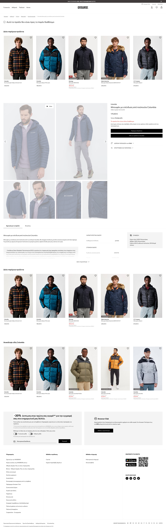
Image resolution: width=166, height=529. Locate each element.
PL (146, 520)
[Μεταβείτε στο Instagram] (130, 478)
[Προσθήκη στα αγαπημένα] (31, 37)
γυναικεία (6, 7)
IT (144, 520)
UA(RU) (161, 520)
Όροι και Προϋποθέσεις (28, 520)
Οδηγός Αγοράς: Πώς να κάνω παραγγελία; (18, 465)
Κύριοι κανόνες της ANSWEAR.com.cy (16, 462)
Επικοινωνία (9, 497)
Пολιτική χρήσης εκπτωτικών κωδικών (17, 506)
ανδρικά (14, 7)
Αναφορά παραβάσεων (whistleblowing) (17, 503)
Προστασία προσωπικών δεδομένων (12, 520)
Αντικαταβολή (90, 462)
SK (154, 520)
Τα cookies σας (50, 520)
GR (136, 520)
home (28, 7)
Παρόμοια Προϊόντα (136, 131)
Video (50, 106)
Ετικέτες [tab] (28, 226)
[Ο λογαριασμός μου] (152, 7)
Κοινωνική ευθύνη (11, 500)
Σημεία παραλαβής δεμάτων (54, 462)
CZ (133, 520)
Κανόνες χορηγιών (11, 475)
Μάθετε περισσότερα (104, 430)
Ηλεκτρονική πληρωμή (92, 459)
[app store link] (131, 464)
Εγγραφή (64, 441)
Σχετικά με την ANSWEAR (13, 459)
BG (128, 520)
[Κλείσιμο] (161, 1)
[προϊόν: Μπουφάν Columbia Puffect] (83, 368)
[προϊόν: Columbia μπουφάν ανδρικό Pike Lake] (50, 58)
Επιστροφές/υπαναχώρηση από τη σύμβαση (18, 481)
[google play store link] (131, 460)
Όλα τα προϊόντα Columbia (136, 135)
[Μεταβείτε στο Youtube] (134, 478)
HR (138, 520)
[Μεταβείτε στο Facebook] (127, 478)
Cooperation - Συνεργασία (13, 512)
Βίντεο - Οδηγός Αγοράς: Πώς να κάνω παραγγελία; (20, 469)
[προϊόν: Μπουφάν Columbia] (115, 368)
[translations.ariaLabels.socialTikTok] (138, 478)
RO (149, 520)
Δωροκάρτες (9, 478)
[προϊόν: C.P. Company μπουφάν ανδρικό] (147, 58)
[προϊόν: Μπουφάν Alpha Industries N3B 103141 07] (115, 58)
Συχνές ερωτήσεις (11, 490)
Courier (48, 459)
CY (130, 520)
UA (157, 520)
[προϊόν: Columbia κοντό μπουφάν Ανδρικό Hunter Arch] (18, 58)
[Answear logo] (83, 7)
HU (141, 520)
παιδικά (21, 7)
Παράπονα (9, 493)
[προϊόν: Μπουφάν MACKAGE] (83, 58)
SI (151, 520)
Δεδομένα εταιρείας (40, 520)
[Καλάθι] (161, 7)
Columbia (114, 104)
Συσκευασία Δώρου (11, 487)
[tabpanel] (83, 246)
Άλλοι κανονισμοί (11, 472)
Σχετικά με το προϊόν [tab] (13, 226)
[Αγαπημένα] (157, 7)
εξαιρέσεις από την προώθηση (58, 427)
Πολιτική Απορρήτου (12, 509)
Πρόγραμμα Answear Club (13, 484)
